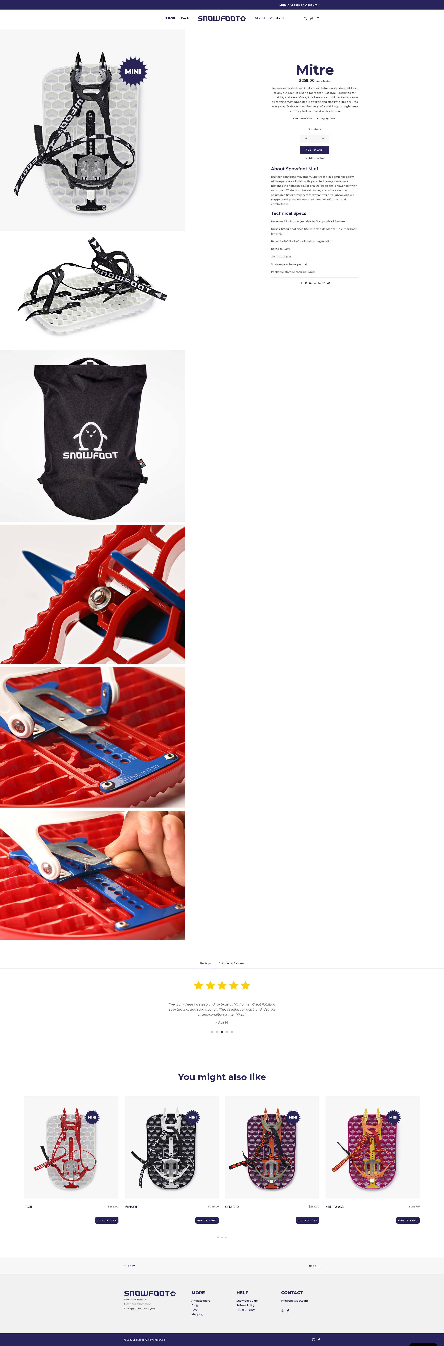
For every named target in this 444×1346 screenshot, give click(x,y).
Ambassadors (200, 1300)
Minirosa (366, 1207)
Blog (194, 1305)
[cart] (317, 18)
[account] (312, 18)
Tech (185, 18)
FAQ (194, 1309)
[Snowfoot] (222, 18)
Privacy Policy (245, 1309)
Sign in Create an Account (298, 4)
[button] (106, 1220)
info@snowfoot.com (294, 1300)
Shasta (265, 1207)
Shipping (197, 1314)
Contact (277, 18)
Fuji (64, 1207)
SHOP (170, 18)
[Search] (306, 18)
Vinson (165, 1207)
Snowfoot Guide (247, 1300)
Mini (333, 118)
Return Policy (245, 1305)
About (260, 18)
